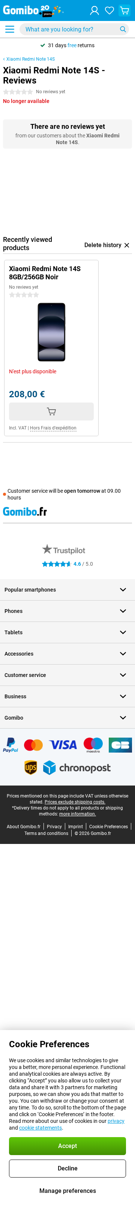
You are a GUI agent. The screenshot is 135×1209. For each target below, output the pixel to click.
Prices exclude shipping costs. (75, 802)
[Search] (123, 29)
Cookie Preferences (108, 826)
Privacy (54, 826)
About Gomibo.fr (23, 826)
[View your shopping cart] (124, 10)
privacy (116, 1121)
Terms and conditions (46, 833)
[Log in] (94, 10)
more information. (77, 814)
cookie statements (40, 1128)
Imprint (75, 826)
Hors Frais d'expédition (53, 428)
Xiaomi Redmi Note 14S (30, 59)
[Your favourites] (109, 10)
